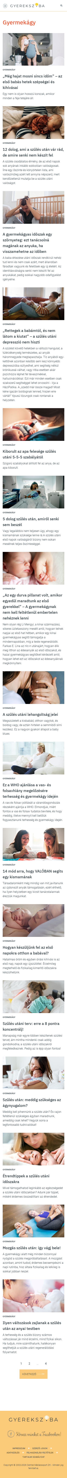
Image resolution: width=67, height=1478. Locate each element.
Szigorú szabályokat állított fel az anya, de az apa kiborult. (31, 465)
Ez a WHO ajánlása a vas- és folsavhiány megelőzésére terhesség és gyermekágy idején (30, 790)
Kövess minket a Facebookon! (38, 1434)
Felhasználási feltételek (40, 1453)
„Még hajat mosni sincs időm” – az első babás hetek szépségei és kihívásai (32, 82)
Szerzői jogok (40, 1448)
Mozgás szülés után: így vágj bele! (32, 1247)
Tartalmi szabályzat (34, 1457)
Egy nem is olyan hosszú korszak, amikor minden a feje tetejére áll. (28, 96)
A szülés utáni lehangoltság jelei (30, 714)
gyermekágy (9, 70)
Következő (29, 1374)
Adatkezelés (13, 1453)
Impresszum (19, 1448)
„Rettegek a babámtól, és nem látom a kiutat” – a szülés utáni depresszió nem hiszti (29, 336)
